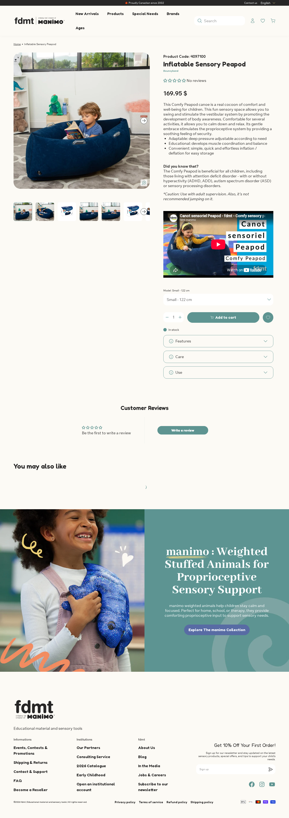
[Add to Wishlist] (268, 317)
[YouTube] (272, 784)
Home (17, 44)
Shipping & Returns (31, 762)
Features (183, 341)
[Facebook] (251, 784)
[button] (175, 80)
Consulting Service (93, 756)
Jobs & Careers (152, 774)
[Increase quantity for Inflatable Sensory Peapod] (180, 317)
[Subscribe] (270, 769)
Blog (142, 756)
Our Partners (88, 747)
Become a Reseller (31, 789)
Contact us (250, 2)
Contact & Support (31, 771)
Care (179, 356)
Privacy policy (125, 802)
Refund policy (177, 802)
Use (178, 372)
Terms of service (151, 802)
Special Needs (145, 13)
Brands (173, 13)
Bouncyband (170, 70)
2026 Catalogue (91, 765)
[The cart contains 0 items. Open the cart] (272, 20)
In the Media (149, 765)
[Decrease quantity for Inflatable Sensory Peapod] (167, 317)
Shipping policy (202, 802)
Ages (80, 27)
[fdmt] (39, 21)
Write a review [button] (182, 430)
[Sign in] (252, 20)
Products (115, 13)
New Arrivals (87, 13)
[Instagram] (262, 784)
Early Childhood (91, 774)
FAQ (18, 780)
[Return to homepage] (35, 709)
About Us (146, 747)
